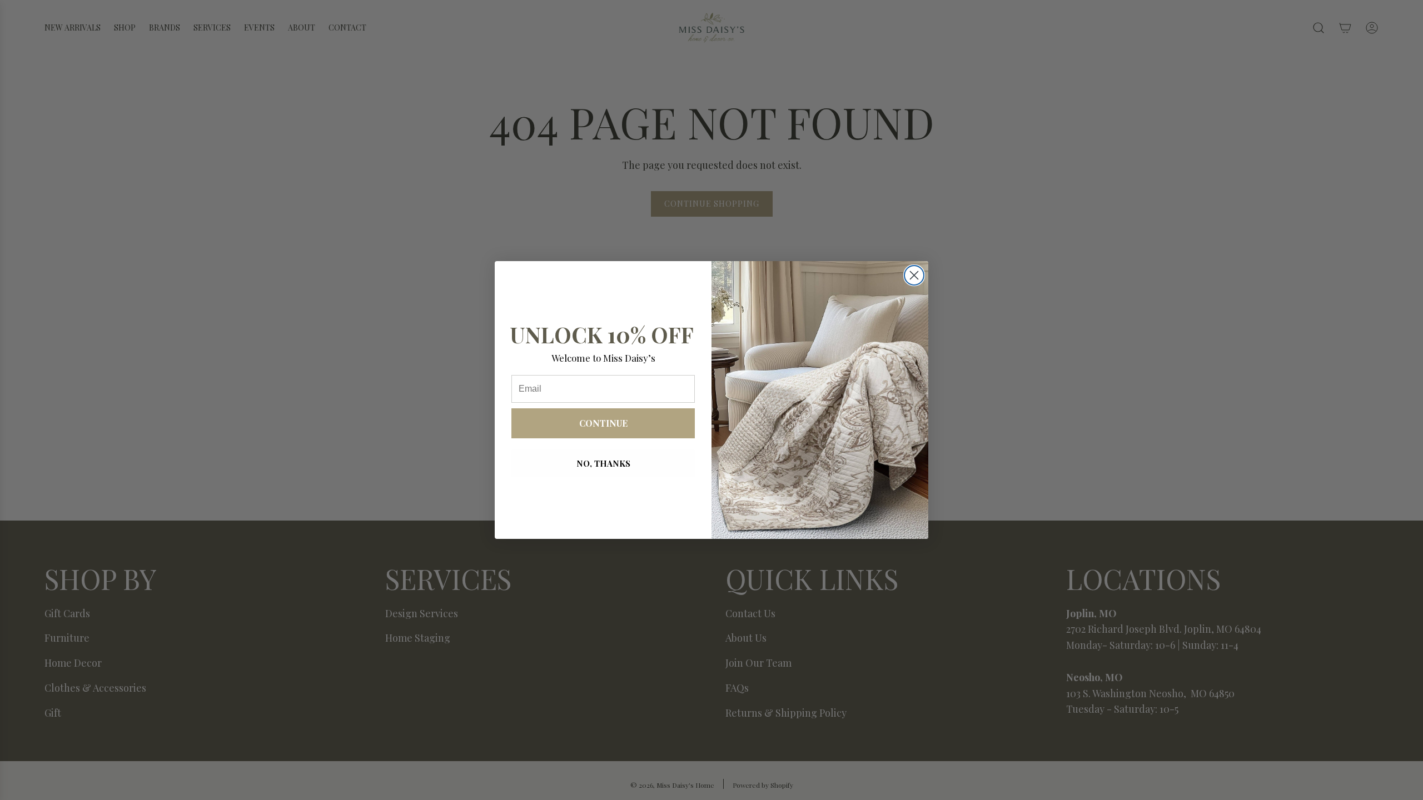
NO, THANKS (603, 463)
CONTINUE (603, 423)
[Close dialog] (914, 275)
